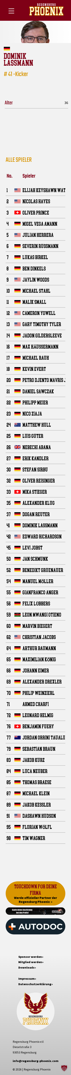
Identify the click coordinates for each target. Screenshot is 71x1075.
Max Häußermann (41, 346)
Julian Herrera (38, 235)
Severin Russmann (41, 246)
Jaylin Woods (36, 279)
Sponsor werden (30, 957)
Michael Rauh (36, 358)
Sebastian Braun (39, 749)
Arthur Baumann (39, 648)
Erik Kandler (36, 458)
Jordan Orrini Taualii (44, 737)
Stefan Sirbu (35, 469)
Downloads (26, 967)
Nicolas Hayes (36, 201)
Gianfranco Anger (40, 592)
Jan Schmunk (35, 559)
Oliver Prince (36, 212)
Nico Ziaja (32, 413)
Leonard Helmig (38, 715)
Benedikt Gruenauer (43, 570)
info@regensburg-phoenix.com (36, 1061)
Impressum (26, 978)
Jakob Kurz (34, 760)
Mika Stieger (35, 492)
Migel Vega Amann (40, 224)
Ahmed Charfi (36, 704)
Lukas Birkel (35, 257)
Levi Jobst (33, 547)
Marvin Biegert (37, 626)
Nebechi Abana (37, 447)
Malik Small (34, 302)
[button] (64, 1068)
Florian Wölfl (37, 827)
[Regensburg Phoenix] (46, 10)
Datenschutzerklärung (34, 984)
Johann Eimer (36, 670)
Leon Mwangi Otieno (42, 614)
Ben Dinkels (34, 268)
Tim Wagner (34, 838)
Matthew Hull (37, 425)
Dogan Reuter (36, 514)
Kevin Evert (34, 369)
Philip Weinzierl (39, 693)
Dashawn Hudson (39, 816)
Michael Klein (36, 793)
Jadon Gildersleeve (42, 335)
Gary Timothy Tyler (42, 324)
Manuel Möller (38, 581)
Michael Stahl (37, 291)
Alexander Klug (39, 503)
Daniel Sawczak (38, 391)
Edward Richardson (42, 536)
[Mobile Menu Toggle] (11, 10)
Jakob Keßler (37, 805)
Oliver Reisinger (39, 480)
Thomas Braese (37, 782)
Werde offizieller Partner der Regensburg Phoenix (35, 900)
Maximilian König (39, 659)
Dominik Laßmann (40, 525)
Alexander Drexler (42, 681)
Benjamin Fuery (38, 726)
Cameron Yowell (39, 313)
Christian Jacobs (39, 637)
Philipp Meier (35, 402)
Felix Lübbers (36, 603)
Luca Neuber (35, 771)
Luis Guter (33, 436)
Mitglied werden (30, 962)
